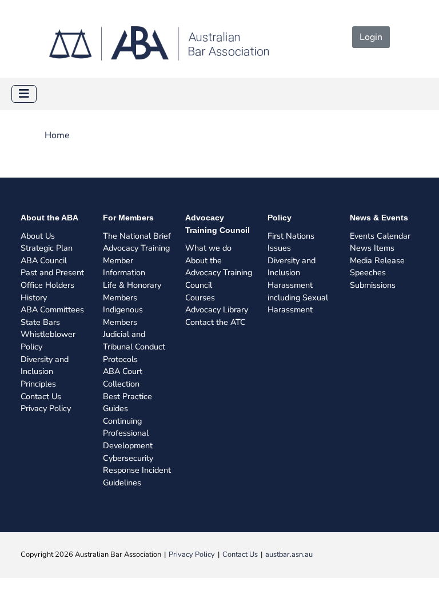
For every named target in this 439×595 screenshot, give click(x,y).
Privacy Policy (46, 408)
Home (57, 135)
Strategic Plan (47, 248)
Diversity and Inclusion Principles (45, 371)
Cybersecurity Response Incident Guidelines (137, 470)
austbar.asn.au (289, 554)
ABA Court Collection (122, 377)
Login (371, 37)
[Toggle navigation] (24, 94)
